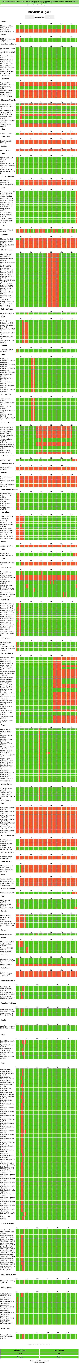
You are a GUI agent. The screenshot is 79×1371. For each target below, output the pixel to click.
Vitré (1, 306)
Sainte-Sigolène (5, 418)
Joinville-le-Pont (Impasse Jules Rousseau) (5, 1299)
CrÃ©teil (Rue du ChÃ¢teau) (5, 1294)
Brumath (3, 606)
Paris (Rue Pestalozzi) (7, 1104)
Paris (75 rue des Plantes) (5, 1070)
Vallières (2, 792)
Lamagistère (4, 893)
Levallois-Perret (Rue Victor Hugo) (6, 1236)
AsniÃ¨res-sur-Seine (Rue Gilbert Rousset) (7, 1230)
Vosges (3, 930)
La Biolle (3, 763)
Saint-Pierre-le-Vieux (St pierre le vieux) (7, 924)
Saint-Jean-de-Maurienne (4, 771)
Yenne (2, 781)
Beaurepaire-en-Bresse (7, 657)
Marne (4, 472)
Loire (3, 354)
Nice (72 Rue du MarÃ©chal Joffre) (6, 987)
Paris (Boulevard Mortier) (5, 1078)
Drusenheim (4, 610)
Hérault (4, 235)
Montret (2, 685)
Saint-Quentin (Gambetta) (4, 30)
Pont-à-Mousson (5, 499)
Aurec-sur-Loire (5, 399)
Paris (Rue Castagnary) (7, 1096)
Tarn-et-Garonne (8, 888)
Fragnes (2, 666)
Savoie (3, 725)
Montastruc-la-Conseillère (4, 183)
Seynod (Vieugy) (5, 788)
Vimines (2, 778)
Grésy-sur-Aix (4, 755)
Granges (2, 668)
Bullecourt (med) (5, 572)
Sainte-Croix (4, 700)
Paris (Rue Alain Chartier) (5, 1081)
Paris (3, 803)
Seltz (1, 629)
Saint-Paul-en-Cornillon (7, 389)
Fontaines (3, 663)
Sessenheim (3, 631)
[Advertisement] (39, 1368)
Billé (1, 256)
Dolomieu (3, 323)
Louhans (3, 677)
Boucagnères (4, 192)
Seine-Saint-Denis (8, 1275)
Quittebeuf (3, 163)
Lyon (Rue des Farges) (7, 1052)
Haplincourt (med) (6, 581)
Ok (52, 3)
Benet (2, 915)
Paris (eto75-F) (5, 1213)
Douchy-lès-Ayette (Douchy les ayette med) (7, 576)
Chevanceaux (4, 106)
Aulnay (2, 104)
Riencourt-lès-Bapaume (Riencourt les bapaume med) (7, 594)
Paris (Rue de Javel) (6, 1150)
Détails (47, 3)
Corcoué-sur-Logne (6, 439)
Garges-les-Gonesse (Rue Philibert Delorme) (7, 1335)
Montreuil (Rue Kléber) (7, 1281)
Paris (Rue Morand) (6, 1100)
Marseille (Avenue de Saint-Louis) (6, 1010)
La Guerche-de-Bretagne (7, 280)
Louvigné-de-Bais (5, 288)
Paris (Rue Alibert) (6, 1085)
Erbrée (2, 266)
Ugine (2, 774)
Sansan (2, 206)
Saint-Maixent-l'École (6, 870)
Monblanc (3, 202)
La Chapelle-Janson (6, 276)
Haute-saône (6, 638)
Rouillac (2, 95)
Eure (3, 153)
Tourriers (3, 97)
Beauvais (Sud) (5, 563)
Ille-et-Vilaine (7, 250)
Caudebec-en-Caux (6, 840)
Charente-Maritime (9, 100)
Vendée (4, 911)
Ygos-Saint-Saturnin (6, 349)
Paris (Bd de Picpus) (6, 1073)
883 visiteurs (42, 1360)
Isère (3, 316)
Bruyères (3, 934)
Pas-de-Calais (6, 568)
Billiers (2, 522)
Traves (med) (4, 646)
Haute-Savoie (6, 784)
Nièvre (3, 542)
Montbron (3, 90)
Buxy (2, 661)
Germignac (3, 110)
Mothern (2, 620)
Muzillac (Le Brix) (6, 532)
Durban (2, 194)
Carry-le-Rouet (4, 48)
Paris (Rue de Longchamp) (4, 1154)
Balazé (2, 254)
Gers (3, 187)
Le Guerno (3, 530)
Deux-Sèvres (6, 861)
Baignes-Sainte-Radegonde (5, 83)
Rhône (3, 1035)
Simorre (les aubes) (6, 214)
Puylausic (3, 204)
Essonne (4, 955)
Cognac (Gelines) (5, 87)
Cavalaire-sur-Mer (5, 900)
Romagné (3, 302)
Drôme (4, 146)
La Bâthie (3, 761)
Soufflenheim (4, 633)
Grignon (2, 759)
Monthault (3, 296)
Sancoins (3, 133)
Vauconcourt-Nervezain (7, 648)
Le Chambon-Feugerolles (4, 359)
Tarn (3, 875)
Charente (5, 78)
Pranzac (2, 92)
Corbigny (3, 546)
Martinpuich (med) (6, 585)
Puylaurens (3, 881)
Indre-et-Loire (7, 309)
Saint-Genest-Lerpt (6, 378)
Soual (2, 885)
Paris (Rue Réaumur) (6, 1146)
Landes (2, 114)
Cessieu (2, 321)
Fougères (3, 272)
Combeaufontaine (5, 642)
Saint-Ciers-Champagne (7, 120)
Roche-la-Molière (5, 374)
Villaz (2, 800)
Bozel (2, 729)
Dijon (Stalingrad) (6, 141)
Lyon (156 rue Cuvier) (7, 1041)
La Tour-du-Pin (5, 329)
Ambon (2, 516)
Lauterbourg (4, 618)
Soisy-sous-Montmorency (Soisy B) (7, 973)
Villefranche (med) (6, 220)
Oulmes (2, 921)
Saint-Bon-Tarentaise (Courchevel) (6, 766)
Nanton (2, 687)
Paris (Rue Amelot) (6, 1088)
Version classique (34, 1360)
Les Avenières (4, 336)
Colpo (2, 528)
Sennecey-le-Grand (6, 703)
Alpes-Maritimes (8, 981)
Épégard (2, 158)
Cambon (2, 879)
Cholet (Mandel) (5, 467)
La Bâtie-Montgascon (6, 325)
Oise (3, 558)
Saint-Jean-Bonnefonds (7, 386)
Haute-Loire (6, 394)
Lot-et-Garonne (7, 456)
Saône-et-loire (7, 653)
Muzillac (3, 536)
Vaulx (2, 794)
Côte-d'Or (5, 137)
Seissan (2, 212)
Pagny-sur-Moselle (6, 496)
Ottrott (2, 623)
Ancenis (2, 427)
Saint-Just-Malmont (6, 414)
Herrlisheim (3, 612)
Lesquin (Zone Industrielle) (4, 554)
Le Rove (3, 60)
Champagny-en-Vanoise (7, 747)
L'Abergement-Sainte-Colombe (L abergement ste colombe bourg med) (7, 671)
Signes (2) (3, 908)
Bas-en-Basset (4, 402)
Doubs (3, 1020)
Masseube (3, 200)
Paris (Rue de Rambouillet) (4, 1158)
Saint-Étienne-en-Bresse (7, 693)
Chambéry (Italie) (5, 735)
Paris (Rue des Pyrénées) (7, 1171)
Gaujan (2, 196)
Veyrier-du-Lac (5, 796)
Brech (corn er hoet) (6, 524)
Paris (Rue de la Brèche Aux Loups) (7, 1164)
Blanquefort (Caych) (6, 230)
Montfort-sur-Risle (6, 160)
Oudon (2, 452)
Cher (3, 129)
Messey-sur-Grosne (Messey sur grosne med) (6, 681)
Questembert (4, 538)
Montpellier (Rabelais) (7, 241)
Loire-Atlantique (8, 423)
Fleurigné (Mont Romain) (5, 269)
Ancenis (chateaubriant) (7, 435)
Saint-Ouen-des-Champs (7, 166)
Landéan (3, 284)
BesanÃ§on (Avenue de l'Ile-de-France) (7, 1027)
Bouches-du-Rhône (9, 44)
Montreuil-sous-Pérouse (7, 298)
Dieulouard (3, 493)
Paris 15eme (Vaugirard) (7, 807)
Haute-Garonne (7, 176)
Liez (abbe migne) (6, 917)
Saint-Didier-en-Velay (7, 410)
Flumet (2, 753)
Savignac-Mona (5, 209)
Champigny (3, 942)
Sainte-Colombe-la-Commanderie (6, 170)
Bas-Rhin (5, 599)
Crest (1, 150)
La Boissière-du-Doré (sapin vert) (6, 443)
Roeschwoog (4, 625)
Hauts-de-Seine (7, 1224)
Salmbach (3, 627)
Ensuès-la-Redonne (6, 56)
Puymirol (3, 460)
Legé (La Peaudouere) (7, 447)
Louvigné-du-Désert (6, 292)
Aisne (3, 22)
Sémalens (3, 883)
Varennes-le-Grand (6, 716)
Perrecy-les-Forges (6, 689)
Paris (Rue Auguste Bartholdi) (6, 1093)
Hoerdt (2, 616)
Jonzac (2, 112)
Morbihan (5, 512)
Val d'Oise (5, 968)
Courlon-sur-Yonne (6, 944)
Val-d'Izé (3, 304)
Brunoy (2, 964)
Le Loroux (3, 286)
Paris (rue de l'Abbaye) (7, 1217)
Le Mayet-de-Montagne (7, 39)
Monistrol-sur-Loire (6, 406)
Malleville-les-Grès (6, 843)
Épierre (2, 750)
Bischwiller (3, 604)
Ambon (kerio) (5, 518)
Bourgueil (3, 313)
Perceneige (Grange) (6, 948)
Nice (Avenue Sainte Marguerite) (6, 993)
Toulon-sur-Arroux (6, 712)
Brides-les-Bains (5, 731)
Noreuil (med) (4, 589)
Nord (3, 549)
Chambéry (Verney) (6, 739)
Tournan (2, 218)
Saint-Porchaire (5, 124)
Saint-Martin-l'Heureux (7, 484)
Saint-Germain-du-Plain (7, 697)
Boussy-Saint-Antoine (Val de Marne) (7, 960)
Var (2, 896)
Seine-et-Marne (7, 852)
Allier (3, 35)
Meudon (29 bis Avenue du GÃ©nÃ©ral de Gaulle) (7, 1267)
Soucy (2, 951)
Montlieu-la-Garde (6, 116)
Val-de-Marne (7, 1288)
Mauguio (3, 239)
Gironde (4, 225)
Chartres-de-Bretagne (6, 258)
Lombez (2, 198)
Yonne (3, 937)
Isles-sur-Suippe (5, 480)
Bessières (3, 180)
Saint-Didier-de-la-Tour (7, 340)
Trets (1, 75)
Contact (47, 1360)
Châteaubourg (4, 262)
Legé (1, 450)
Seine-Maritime (7, 835)
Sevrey (2, 710)
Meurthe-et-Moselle (9, 489)
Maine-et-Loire (7, 463)
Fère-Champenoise (6, 477)
